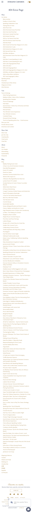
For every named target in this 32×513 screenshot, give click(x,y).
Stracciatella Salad (8, 309)
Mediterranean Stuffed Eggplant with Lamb (15, 269)
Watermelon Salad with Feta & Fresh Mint (14, 349)
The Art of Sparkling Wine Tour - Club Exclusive (15, 120)
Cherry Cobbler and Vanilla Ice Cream (13, 208)
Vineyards (4, 156)
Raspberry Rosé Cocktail (9, 214)
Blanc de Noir (6, 19)
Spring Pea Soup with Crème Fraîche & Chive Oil (16, 408)
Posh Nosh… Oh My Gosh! (10, 439)
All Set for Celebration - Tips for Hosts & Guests (15, 322)
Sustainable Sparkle (8, 204)
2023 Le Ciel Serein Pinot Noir (11, 38)
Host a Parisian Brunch (9, 254)
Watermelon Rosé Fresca (9, 187)
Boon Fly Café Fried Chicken (10, 197)
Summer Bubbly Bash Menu (10, 344)
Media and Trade (6, 460)
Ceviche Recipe (7, 202)
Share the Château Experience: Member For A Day (16, 394)
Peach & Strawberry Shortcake (11, 193)
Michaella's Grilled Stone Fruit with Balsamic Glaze (16, 250)
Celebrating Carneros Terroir (11, 227)
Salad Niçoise (6, 353)
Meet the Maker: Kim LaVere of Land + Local (15, 433)
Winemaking (4, 151)
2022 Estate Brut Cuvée (9, 47)
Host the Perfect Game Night (10, 234)
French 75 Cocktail (8, 170)
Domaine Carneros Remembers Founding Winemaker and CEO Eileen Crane (14, 288)
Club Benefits (5, 137)
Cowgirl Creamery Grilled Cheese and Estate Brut (16, 191)
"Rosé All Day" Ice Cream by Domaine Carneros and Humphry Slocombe (16, 360)
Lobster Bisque (7, 221)
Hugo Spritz (6, 346)
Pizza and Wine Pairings (9, 380)
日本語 (3, 468)
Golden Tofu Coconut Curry (10, 225)
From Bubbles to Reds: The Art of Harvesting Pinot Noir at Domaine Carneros (16, 298)
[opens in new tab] (10, 494)
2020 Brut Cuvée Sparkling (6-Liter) (12, 61)
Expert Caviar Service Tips (10, 373)
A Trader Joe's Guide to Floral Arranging (13, 355)
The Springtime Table (9, 332)
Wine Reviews (5, 87)
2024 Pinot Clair (7, 28)
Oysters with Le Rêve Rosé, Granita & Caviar (15, 365)
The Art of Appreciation (9, 415)
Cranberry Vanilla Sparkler (10, 427)
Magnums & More (6, 85)
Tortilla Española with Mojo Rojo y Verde (14, 229)
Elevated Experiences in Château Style (13, 273)
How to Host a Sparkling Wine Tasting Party (14, 425)
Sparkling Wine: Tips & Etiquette (11, 406)
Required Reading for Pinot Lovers (12, 342)
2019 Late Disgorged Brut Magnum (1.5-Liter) (15, 70)
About (3, 147)
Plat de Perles (6, 109)
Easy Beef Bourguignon (9, 168)
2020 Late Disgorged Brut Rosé (11, 63)
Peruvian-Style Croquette (10, 367)
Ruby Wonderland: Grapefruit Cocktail (13, 242)
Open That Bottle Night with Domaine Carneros (16, 392)
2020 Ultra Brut (7, 66)
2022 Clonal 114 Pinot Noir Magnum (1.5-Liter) (15, 45)
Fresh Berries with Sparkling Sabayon (13, 363)
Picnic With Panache (8, 311)
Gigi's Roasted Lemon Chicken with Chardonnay (16, 210)
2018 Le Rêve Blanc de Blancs (11, 74)
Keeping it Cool (7, 267)
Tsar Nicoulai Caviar (8, 200)
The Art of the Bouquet (9, 449)
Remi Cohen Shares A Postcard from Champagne (16, 271)
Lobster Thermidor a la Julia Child (12, 256)
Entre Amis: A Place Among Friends (12, 445)
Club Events (4, 139)
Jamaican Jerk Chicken (9, 244)
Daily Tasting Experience (9, 95)
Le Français (4, 472)
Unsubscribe (4, 464)
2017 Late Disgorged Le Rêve (11, 76)
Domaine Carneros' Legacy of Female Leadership (16, 291)
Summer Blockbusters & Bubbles (11, 261)
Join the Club (4, 135)
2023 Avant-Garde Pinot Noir (11, 34)
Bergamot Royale (7, 313)
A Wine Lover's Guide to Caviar (11, 390)
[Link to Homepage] (16, 2)
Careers (3, 457)
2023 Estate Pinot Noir (9, 36)
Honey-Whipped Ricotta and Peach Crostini (14, 206)
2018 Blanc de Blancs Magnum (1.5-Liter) (14, 72)
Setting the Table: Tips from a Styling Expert (14, 396)
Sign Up (16, 490)
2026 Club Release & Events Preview (13, 328)
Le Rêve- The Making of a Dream (12, 212)
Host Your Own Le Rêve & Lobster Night (13, 413)
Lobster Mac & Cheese (9, 382)
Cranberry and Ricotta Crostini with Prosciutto (15, 285)
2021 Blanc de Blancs (8, 53)
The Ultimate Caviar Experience (11, 112)
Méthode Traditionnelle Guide (11, 236)
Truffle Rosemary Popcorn (10, 357)
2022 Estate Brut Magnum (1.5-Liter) (12, 49)
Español (3, 470)
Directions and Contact (7, 126)
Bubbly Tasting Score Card (10, 164)
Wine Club (4, 133)
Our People (4, 149)
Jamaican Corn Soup (8, 452)
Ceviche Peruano (7, 410)
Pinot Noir (4, 80)
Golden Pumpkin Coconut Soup (11, 283)
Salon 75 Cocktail (7, 316)
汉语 (2, 466)
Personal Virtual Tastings (9, 118)
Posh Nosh (6, 103)
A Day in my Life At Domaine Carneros (13, 166)
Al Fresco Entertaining (9, 189)
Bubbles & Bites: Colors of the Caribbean (14, 97)
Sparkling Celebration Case (10, 23)
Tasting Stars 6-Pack (8, 25)
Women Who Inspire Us (9, 176)
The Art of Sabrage (8, 101)
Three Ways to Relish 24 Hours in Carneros (14, 447)
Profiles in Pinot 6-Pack (9, 21)
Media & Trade (5, 501)
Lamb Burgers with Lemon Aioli (11, 307)
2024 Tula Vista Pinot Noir (10, 32)
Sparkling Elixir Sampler (9, 99)
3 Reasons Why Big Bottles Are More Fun (14, 179)
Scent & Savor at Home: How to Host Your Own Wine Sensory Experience (15, 420)
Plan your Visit (5, 122)
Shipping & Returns (6, 455)
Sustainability (5, 153)
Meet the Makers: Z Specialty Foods (12, 340)
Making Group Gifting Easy (10, 338)
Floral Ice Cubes (7, 172)
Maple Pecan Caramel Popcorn (11, 217)
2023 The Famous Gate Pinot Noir (12, 40)
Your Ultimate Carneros (9, 114)
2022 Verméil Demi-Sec (9, 51)
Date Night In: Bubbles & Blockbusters (13, 301)
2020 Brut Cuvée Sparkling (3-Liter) (12, 59)
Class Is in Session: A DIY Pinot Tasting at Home (15, 330)
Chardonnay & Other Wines (8, 83)
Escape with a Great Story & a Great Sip (14, 223)
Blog (2, 162)
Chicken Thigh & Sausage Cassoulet (12, 417)
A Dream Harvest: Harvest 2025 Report (13, 384)
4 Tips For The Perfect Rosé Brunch (12, 195)
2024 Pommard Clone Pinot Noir (11, 30)
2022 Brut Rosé (7, 42)
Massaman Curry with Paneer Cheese (13, 258)
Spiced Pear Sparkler (8, 351)
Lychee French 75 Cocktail (10, 181)
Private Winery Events (7, 124)
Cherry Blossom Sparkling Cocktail (12, 423)
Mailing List (4, 462)
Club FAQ (4, 141)
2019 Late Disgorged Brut (10, 68)
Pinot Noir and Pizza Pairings (11, 219)
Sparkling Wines (5, 78)
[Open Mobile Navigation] (2, 1)
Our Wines (4, 17)
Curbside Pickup (7, 116)
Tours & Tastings (5, 93)
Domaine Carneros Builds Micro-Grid (13, 174)
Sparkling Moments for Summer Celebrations (15, 252)
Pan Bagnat (6, 231)
